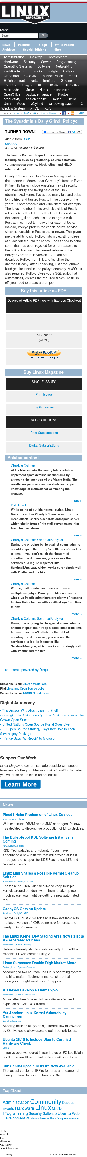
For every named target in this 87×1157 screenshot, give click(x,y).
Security (27, 944)
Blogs (43, 45)
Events (8, 1108)
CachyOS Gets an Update (24, 908)
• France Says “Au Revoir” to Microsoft (28, 738)
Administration (9, 881)
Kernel (20, 881)
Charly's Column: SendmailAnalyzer (37, 618)
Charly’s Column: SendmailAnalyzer (37, 539)
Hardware (24, 1108)
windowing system (62, 103)
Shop (58, 49)
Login (81, 112)
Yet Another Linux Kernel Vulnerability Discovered (35, 1014)
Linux (13, 967)
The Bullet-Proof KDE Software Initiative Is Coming (38, 839)
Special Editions (34, 49)
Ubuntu (6, 1047)
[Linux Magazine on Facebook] (64, 112)
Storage (21, 819)
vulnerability (30, 994)
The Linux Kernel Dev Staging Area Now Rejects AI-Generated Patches (43, 938)
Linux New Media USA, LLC (72, 1154)
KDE (5, 845)
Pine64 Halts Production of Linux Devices (38, 814)
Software (43, 66)
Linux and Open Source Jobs (25, 688)
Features (24, 45)
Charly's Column (23, 465)
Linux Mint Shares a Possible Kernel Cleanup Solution (41, 875)
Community (45, 1101)
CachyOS (18, 913)
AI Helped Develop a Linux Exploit (31, 990)
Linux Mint (28, 881)
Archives (8, 49)
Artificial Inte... (9, 944)
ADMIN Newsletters (36, 693)
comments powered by (27, 669)
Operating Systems (18, 66)
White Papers (64, 45)
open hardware (9, 819)
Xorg (48, 108)
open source (69, 1118)
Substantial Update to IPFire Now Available (38, 1066)
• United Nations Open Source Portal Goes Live (35, 724)
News (6, 45)
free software (49, 1118)
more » (76, 500)
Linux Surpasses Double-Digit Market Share (40, 962)
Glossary (8, 1154)
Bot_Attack (19, 505)
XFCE (34, 108)
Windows (32, 1118)
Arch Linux (7, 913)
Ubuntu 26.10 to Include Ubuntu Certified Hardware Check (37, 1041)
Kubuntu (12, 845)
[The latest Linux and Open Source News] (72, 112)
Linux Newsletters (35, 684)
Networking (64, 66)
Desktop (6, 967)
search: (4, 29)
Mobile (57, 1108)
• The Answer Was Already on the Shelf (29, 710)
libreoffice (73, 85)
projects (20, 845)
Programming (15, 1113)
